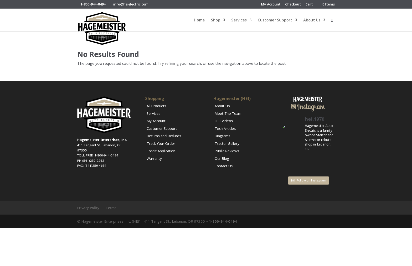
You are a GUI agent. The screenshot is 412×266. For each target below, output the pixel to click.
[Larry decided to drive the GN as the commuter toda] (301, 160)
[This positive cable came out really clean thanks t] (301, 169)
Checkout (293, 4)
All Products (156, 105)
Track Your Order (161, 143)
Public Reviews (227, 150)
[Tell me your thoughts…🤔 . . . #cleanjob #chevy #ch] (329, 160)
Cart (309, 4)
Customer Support (275, 20)
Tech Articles (225, 128)
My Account (271, 4)
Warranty (154, 158)
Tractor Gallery (227, 143)
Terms (111, 208)
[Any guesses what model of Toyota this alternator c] (287, 160)
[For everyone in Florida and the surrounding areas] (315, 169)
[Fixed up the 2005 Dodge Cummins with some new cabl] (329, 169)
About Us (311, 20)
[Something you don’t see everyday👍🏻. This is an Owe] (315, 160)
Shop (215, 20)
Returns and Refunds (164, 135)
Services (239, 20)
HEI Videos (224, 120)
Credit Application (161, 150)
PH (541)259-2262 (90, 160)
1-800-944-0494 (93, 4)
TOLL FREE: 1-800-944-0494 (97, 155)
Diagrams (222, 135)
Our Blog (222, 158)
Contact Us (224, 165)
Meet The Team (228, 113)
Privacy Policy (88, 208)
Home (199, 20)
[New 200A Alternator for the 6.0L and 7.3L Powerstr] (287, 169)
